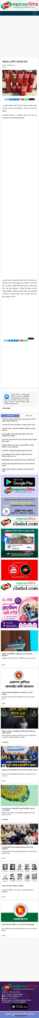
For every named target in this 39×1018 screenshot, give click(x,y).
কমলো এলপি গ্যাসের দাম (14, 61)
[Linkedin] (16, 99)
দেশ (4, 665)
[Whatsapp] (26, 99)
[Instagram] (21, 99)
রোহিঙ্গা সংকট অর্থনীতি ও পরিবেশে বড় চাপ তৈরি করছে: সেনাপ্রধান (17, 655)
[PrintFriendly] (7, 99)
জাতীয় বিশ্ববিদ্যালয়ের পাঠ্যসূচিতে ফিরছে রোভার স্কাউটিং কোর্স (18, 460)
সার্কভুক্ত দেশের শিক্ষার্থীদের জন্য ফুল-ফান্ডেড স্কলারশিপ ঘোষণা (19, 770)
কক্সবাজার (5, 742)
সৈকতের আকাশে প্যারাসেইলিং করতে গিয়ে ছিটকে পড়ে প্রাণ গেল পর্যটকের (18, 809)
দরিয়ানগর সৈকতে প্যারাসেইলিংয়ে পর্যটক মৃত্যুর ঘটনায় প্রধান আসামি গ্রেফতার (18, 732)
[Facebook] (11, 99)
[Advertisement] (19, 37)
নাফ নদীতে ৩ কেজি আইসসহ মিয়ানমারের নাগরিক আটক (17, 451)
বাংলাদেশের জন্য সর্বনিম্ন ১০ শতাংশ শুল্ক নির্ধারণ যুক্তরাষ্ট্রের (18, 924)
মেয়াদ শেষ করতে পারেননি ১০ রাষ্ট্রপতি (12, 886)
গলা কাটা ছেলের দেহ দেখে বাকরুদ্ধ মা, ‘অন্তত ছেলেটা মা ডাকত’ (18, 425)
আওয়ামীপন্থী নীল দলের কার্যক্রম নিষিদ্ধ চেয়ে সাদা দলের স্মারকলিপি (17, 848)
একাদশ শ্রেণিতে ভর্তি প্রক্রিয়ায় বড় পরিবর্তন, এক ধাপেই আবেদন (17, 693)
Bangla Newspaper (20, 1016)
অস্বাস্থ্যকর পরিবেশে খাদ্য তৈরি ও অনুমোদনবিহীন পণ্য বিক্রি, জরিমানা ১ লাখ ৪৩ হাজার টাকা (18, 446)
